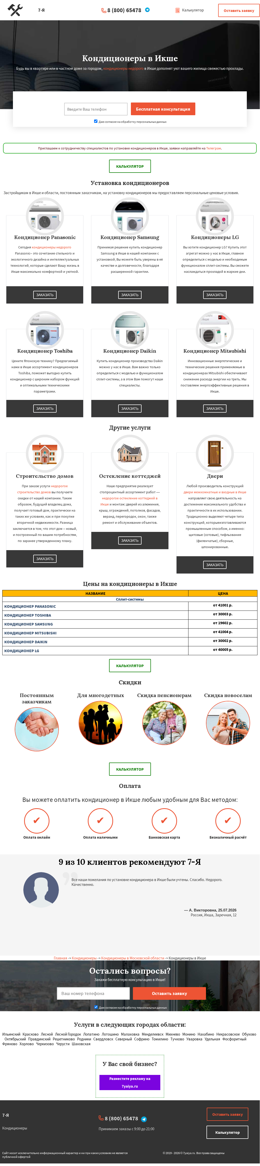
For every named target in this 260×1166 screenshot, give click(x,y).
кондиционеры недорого (123, 68)
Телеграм (213, 148)
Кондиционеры (84, 958)
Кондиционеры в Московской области (132, 958)
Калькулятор (192, 10)
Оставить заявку (239, 10)
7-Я (5, 1115)
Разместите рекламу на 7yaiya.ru (129, 1082)
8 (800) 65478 (124, 10)
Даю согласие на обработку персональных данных (132, 122)
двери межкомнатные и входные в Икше (215, 492)
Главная (60, 958)
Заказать (45, 295)
